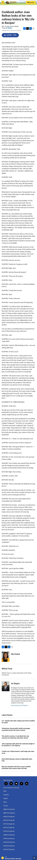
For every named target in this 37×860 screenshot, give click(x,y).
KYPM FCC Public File (9, 835)
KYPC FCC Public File (8, 824)
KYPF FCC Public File (8, 827)
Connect (5, 805)
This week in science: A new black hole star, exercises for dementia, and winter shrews (15, 737)
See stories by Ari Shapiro (19, 705)
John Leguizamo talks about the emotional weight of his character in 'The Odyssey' (18, 744)
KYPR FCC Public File (8, 838)
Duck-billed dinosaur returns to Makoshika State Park (17, 760)
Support (5, 798)
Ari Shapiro (9, 28)
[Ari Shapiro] (5, 686)
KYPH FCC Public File (8, 831)
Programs (6, 794)
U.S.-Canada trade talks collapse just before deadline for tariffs (18, 722)
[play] (3, 858)
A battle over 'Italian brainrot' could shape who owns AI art (18, 752)
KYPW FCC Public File (9, 842)
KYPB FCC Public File (8, 820)
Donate (31, 2)
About (5, 802)
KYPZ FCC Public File (8, 849)
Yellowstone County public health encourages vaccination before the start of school (16, 729)
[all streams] (34, 858)
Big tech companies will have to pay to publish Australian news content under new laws (16, 767)
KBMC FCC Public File (9, 813)
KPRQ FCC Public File (9, 816)
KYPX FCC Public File (8, 846)
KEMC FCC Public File (9, 809)
